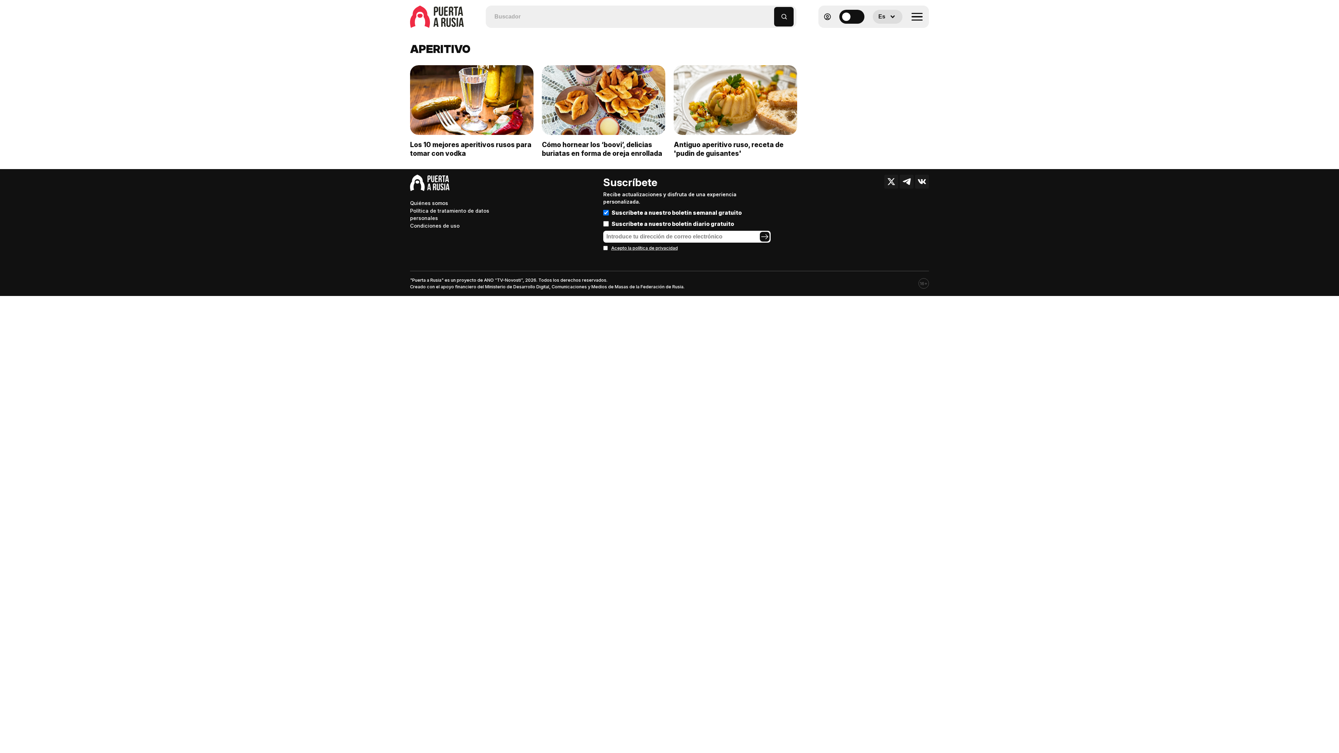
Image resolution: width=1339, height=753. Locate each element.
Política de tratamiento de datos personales (449, 214)
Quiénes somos (429, 203)
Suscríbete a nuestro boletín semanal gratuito (677, 212)
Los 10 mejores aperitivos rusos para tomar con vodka (470, 149)
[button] (769, 13)
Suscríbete (630, 182)
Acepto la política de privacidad (644, 248)
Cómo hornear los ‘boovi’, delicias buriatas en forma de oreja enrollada (602, 149)
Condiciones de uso (435, 226)
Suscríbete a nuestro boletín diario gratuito (673, 223)
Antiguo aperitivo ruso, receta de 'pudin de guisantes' (729, 149)
